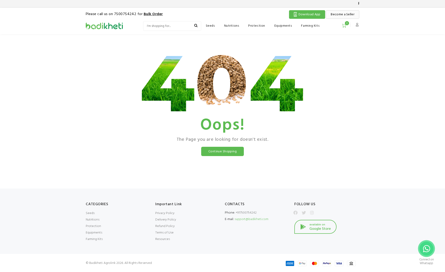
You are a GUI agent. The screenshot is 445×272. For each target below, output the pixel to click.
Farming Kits (310, 26)
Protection (256, 26)
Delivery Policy (165, 219)
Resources (162, 239)
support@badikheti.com (251, 219)
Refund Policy (165, 226)
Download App (310, 14)
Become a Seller (342, 14)
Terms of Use (164, 232)
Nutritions (231, 26)
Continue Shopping (222, 151)
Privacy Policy (165, 213)
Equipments (283, 26)
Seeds (210, 26)
